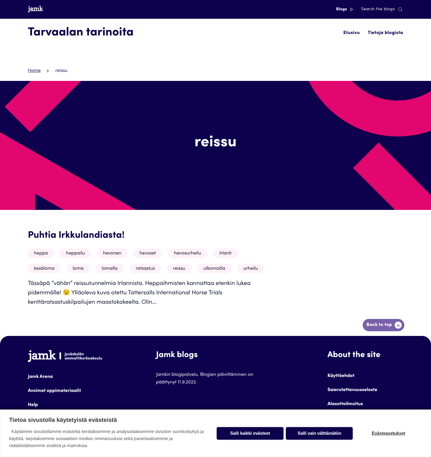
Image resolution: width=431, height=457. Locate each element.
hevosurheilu (187, 253)
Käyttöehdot (341, 376)
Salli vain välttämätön (319, 433)
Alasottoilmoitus (345, 404)
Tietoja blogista (385, 33)
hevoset (148, 253)
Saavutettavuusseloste (352, 390)
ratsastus (145, 268)
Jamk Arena (40, 377)
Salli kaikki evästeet (250, 433)
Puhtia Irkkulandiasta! (76, 235)
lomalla (110, 268)
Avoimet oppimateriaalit (54, 391)
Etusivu (351, 33)
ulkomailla (214, 268)
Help (33, 405)
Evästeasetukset (388, 433)
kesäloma (44, 268)
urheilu (250, 268)
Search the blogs (378, 9)
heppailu (75, 253)
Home (34, 71)
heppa (41, 253)
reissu (179, 268)
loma (78, 268)
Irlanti (225, 253)
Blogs (342, 9)
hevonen (112, 253)
